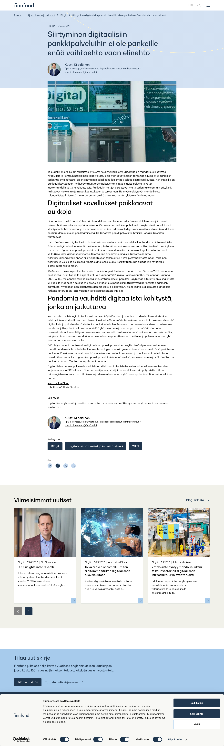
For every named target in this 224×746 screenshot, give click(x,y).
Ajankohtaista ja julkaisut (41, 15)
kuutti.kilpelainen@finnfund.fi (81, 72)
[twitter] (65, 465)
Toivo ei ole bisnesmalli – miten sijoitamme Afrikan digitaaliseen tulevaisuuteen (107, 571)
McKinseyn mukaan (60, 271)
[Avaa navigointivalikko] (208, 5)
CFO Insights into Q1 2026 (36, 567)
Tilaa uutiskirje (27, 682)
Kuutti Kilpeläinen (58, 383)
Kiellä (196, 724)
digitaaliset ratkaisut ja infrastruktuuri (94, 242)
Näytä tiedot (175, 739)
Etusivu (18, 15)
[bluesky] (73, 465)
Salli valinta (196, 713)
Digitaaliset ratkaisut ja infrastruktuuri (95, 446)
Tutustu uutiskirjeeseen (62, 682)
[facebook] (57, 465)
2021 (135, 446)
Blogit (64, 15)
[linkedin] (50, 465)
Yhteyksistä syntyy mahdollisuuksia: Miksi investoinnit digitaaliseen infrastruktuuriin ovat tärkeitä (177, 571)
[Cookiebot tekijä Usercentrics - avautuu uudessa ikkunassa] (21, 739)
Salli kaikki (197, 702)
